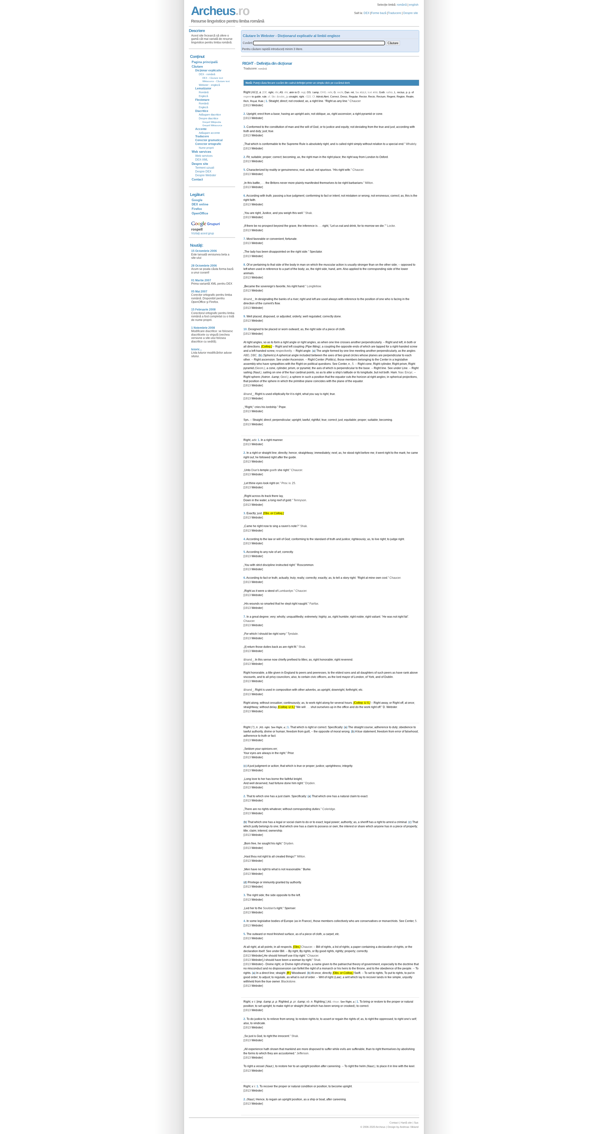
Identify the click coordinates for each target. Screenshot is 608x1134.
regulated (315, 316)
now (266, 526)
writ (347, 977)
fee (390, 977)
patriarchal (345, 964)
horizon (361, 377)
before (365, 452)
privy (273, 677)
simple (396, 977)
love (254, 779)
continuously (292, 702)
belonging (364, 359)
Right (246, 92)
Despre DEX (203, 171)
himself (282, 955)
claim (286, 796)
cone (379, 114)
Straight (274, 101)
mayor (346, 677)
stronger (362, 264)
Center (319, 359)
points (310, 372)
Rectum (380, 96)
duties (267, 646)
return (251, 646)
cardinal (300, 372)
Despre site (410, 13)
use (290, 955)
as (306, 101)
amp (316, 92)
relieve (274, 1019)
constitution (277, 127)
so (264, 342)
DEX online (200, 204)
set (370, 973)
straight (293, 96)
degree (264, 616)
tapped (380, 346)
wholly (281, 616)
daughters (367, 672)
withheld (248, 981)
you (280, 213)
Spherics (269, 355)
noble (360, 616)
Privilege (253, 882)
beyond (279, 225)
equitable (350, 419)
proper (267, 157)
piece (331, 329)
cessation (276, 702)
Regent (391, 96)
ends (356, 346)
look (266, 483)
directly (282, 452)
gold (288, 500)
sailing (247, 372)
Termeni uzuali (204, 167)
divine (268, 731)
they (270, 1053)
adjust (266, 977)
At (244, 342)
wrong (365, 195)
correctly (328, 316)
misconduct (254, 968)
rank (406, 672)
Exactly (251, 513)
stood (350, 452)
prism (403, 364)
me (372, 452)
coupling (298, 346)
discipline (269, 565)
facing (398, 299)
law (270, 539)
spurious (325, 169)
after (280, 457)
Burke (307, 869)
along (254, 702)
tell (338, 577)
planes (373, 355)
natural (344, 796)
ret (352, 92)
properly (350, 951)
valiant (376, 616)
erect (260, 114)
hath (266, 1049)
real (301, 169)
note (294, 526)
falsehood (411, 731)
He (384, 616)
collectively (341, 921)
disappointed (277, 251)
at (368, 377)
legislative (401, 359)
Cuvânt (247, 43)
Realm (409, 96)
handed (404, 346)
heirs (345, 968)
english (413, 4)
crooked (298, 101)
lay (281, 496)
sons (347, 672)
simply (358, 144)
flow (277, 303)
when (251, 269)
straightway (305, 452)
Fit (248, 157)
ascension (344, 114)
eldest (339, 672)
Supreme (293, 144)
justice (330, 127)
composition (283, 689)
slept (288, 603)
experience (255, 1049)
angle (293, 342)
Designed (254, 329)
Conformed (254, 127)
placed (257, 316)
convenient (277, 239)
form (277, 342)
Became (249, 286)
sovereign (267, 286)
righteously (359, 539)
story (346, 577)
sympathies (277, 364)
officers (321, 677)
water (263, 500)
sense (267, 659)
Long (247, 779)
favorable (259, 239)
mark (402, 452)
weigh (288, 213)
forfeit (300, 968)
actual (310, 169)
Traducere (394, 13)
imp (259, 1001)
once (411, 702)
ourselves (323, 707)
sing (275, 526)
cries (258, 407)
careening (333, 1066)
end (401, 144)
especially (387, 964)
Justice (266, 213)
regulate (280, 977)
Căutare (197, 66)
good (322, 951)
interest (349, 826)
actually (284, 577)
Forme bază (378, 13)
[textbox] (319, 43)
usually (352, 264)
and (296, 127)
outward (294, 329)
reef (279, 500)
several (339, 702)
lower (404, 269)
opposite (346, 346)
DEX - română (207, 74)
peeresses (319, 672)
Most (250, 239)
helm (362, 1066)
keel (411, 1066)
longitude (367, 372)
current (267, 303)
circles (355, 355)
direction (249, 303)
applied (354, 269)
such (308, 377)
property (411, 826)
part (287, 269)
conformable (270, 144)
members (351, 359)
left (245, 269)
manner (277, 440)
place (337, 157)
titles (304, 659)
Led (246, 908)
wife (347, 169)
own (378, 577)
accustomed (286, 1053)
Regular (353, 96)
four (292, 372)
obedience (406, 727)
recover (371, 977)
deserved (261, 783)
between (317, 355)
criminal (402, 822)
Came (248, 526)
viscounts (249, 677)
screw (413, 346)
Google (197, 200)
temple (264, 470)
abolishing (408, 1049)
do (357, 707)
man (291, 127)
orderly (296, 316)
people (406, 968)
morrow (370, 225)
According (252, 195)
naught (302, 603)
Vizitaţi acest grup (202, 233)
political (313, 364)
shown (274, 1049)
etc (360, 689)
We (298, 707)
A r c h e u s (219, 11)
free (253, 843)
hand (331, 269)
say (317, 394)
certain (305, 677)
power (335, 822)
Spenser (290, 908)
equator (340, 377)
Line (405, 368)
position (370, 299)
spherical (285, 355)
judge (394, 539)
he (344, 452)
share (361, 826)
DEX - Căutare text (212, 78)
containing (368, 947)
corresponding (376, 269)
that (272, 264)
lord (338, 677)
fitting (316, 346)
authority (257, 731)
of (413, 92)
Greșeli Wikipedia (211, 122)
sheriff (364, 822)
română (402, 4)
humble (344, 616)
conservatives (369, 921)
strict (259, 565)
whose (364, 355)
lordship (271, 407)
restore (378, 1001)
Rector (363, 96)
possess (323, 826)
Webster (257, 105)
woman (296, 960)
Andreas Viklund (409, 1126)
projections (410, 377)
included (305, 355)
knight (298, 779)
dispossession (282, 968)
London (370, 157)
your (258, 748)
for (359, 225)
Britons (274, 183)
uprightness (333, 766)
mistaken (351, 195)
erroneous (382, 195)
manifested (312, 183)
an (292, 114)
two (340, 355)
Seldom (249, 748)
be (340, 183)
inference (309, 225)
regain (339, 1019)
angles (257, 342)
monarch (327, 968)
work (312, 702)
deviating (361, 127)
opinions (267, 748)
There (248, 809)
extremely (311, 616)
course (368, 727)
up (322, 689)
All (246, 1049)
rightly (339, 951)
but (376, 372)
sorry (282, 633)
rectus (400, 92)
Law (337, 977)
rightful (315, 419)
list (336, 947)
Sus (416, 1122)
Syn (245, 419)
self (414, 1019)
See (278, 359)
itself (262, 951)
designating (265, 299)
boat (322, 1099)
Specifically (335, 727)
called (343, 144)
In (245, 183)
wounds (254, 603)
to (296, 92)
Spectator (316, 251)
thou (254, 856)
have (266, 364)
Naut (257, 372)
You (246, 213)
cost (384, 577)
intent (336, 195)
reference (272, 269)
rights (265, 809)
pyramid (366, 114)
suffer (328, 1049)
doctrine (408, 964)
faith (252, 200)
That (247, 144)
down (335, 689)
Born (247, 843)
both (410, 342)
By (290, 951)
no (259, 225)
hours (348, 702)
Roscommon (305, 565)
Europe (288, 921)
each (408, 355)
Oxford (383, 157)
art (279, 552)
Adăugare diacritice (210, 114)
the (267, 127)
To (416, 968)
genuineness (289, 169)
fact (326, 195)
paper (357, 947)
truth (246, 131)
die (382, 225)
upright (299, 114)
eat (341, 225)
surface (289, 934)
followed (264, 457)
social (290, 822)
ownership (275, 830)
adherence (381, 727)
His (335, 169)
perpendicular (392, 355)
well (300, 213)
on (288, 251)
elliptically (279, 394)
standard (320, 539)
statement (369, 731)
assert (327, 1019)
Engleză (203, 96)
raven (285, 526)
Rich (246, 101)
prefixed (292, 659)
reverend (346, 659)
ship (338, 372)
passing (278, 195)
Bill (318, 947)
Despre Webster (205, 175)
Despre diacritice (208, 118)
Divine (270, 964)
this (249, 183)
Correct (334, 96)
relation (377, 144)
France (306, 921)
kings (307, 964)
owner (276, 981)
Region (401, 96)
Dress (343, 96)
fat (405, 616)
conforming (313, 195)
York (371, 677)
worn (284, 329)
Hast (247, 856)
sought (266, 843)
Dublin (388, 677)
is (260, 144)
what (305, 394)
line (320, 101)
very (273, 616)
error (398, 731)
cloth (342, 329)
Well (249, 316)
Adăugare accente (209, 132)
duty (258, 131)
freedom (291, 731)
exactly (322, 577)
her (263, 779)
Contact (197, 179)
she (280, 470)
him (294, 783)
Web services (204, 155)
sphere (255, 377)
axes (331, 355)
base (276, 114)
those (341, 359)
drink (353, 225)
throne (361, 968)
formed (334, 350)
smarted (269, 603)
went (381, 452)
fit (295, 646)
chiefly (282, 659)
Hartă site (406, 1122)
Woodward (299, 973)
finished (279, 934)
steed (271, 590)
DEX (367, 13)
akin (291, 92)
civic (313, 677)
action (340, 264)
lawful (306, 419)
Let (333, 225)
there (250, 225)
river (295, 299)
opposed (406, 264)
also (294, 677)
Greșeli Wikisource (212, 125)
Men (247, 869)
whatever (275, 809)
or (374, 114)
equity (345, 127)
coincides (319, 381)
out (252, 457)
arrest (390, 822)
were (261, 590)
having (285, 114)
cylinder (386, 364)
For (246, 633)
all (245, 346)
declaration (385, 947)
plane (309, 381)
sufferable (358, 1049)
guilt (307, 731)
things (290, 856)
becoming (289, 157)
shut (313, 707)
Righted (284, 1001)
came (414, 452)
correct (277, 157)
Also (345, 269)
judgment (298, 195)
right (270, 92)
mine (372, 577)
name (318, 964)
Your (246, 753)
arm (339, 269)
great (346, 355)
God (315, 127)
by (267, 169)
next (334, 452)
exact (364, 796)
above (414, 672)
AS (281, 92)
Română (204, 92)
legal (279, 822)
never (283, 183)
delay (273, 707)
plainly (299, 183)
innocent (283, 1036)
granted (280, 882)
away (384, 702)
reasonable (293, 869)
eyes (259, 483)
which (254, 144)
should (263, 633)
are (252, 213)
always (332, 299)
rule (264, 96)
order (254, 977)
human (280, 731)
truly (293, 577)
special (393, 144)
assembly (249, 364)
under (286, 359)
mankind (290, 1049)
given (276, 672)
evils (343, 1049)
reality (273, 169)
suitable (256, 157)
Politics (330, 359)
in (320, 157)
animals (248, 273)
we (377, 225)
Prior (291, 753)
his (289, 286)
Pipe (309, 346)
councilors (283, 677)
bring (366, 1001)
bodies (275, 921)
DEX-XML (201, 159)
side (304, 251)
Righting (319, 1001)
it (291, 394)
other (387, 264)
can (294, 968)
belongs (264, 826)
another (356, 342)
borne (275, 779)
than (372, 264)
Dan (347, 92)
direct (283, 101)
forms (251, 1053)
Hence (260, 1099)
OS (309, 92)
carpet (330, 934)
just (392, 127)
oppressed (386, 1019)
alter (329, 372)
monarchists (390, 921)
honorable (326, 659)
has (258, 251)
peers (302, 672)
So (246, 1036)
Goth (382, 92)
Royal (253, 101)
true (381, 127)
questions (324, 364)
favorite (280, 286)
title (270, 672)
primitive (299, 381)
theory (356, 964)
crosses (345, 342)
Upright (251, 114)
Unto (247, 470)
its (358, 372)
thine (252, 483)
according (402, 127)
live (377, 539)
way (355, 157)
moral (337, 731)
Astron (266, 377)
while (335, 1049)
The (246, 251)
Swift (357, 973)
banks (283, 299)
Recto (371, 96)
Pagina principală (205, 62)
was (389, 616)
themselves (327, 183)
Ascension (297, 359)
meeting (360, 350)
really (300, 577)
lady (253, 251)
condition (307, 1086)
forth (349, 689)
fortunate (291, 239)
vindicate (259, 1023)
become (337, 1086)
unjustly (407, 977)
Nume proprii (206, 147)
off (401, 702)
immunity (269, 882)
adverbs (310, 689)
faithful (289, 779)
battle (256, 183)
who (387, 299)
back (275, 646)
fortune (279, 783)
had (271, 783)
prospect (267, 225)
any (339, 101)
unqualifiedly (295, 616)
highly (323, 616)
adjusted (285, 316)
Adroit (319, 96)
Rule (260, 101)
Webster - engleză (209, 84)
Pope (282, 407)
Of (248, 264)
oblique (321, 114)
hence (293, 452)
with (412, 127)
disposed (269, 316)
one (381, 299)
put (390, 973)
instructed (282, 565)
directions (253, 346)
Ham (394, 372)
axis (307, 114)
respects (286, 947)
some (253, 921)
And (246, 783)
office (345, 707)
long (273, 500)
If (245, 225)
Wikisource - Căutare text (216, 81)
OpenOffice (200, 213)
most (270, 934)
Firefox (197, 209)
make (279, 1006)
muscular (329, 264)
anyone (379, 826)
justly (255, 826)
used (259, 269)
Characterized (256, 169)
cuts (348, 377)
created (280, 856)
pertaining (259, 264)
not (291, 101)
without (367, 144)
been (265, 251)
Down (247, 500)
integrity (347, 766)
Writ (321, 977)
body (293, 264)
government (372, 964)
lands (380, 977)
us (336, 225)
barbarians (356, 183)
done (337, 316)
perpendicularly (371, 342)
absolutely (315, 144)
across (256, 496)
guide (258, 96)
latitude (348, 372)
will (307, 127)
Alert (326, 96)
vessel (260, 1066)
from (267, 114)
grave (292, 225)
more (291, 183)
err (275, 748)
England (289, 672)
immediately (322, 452)
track (268, 496)
